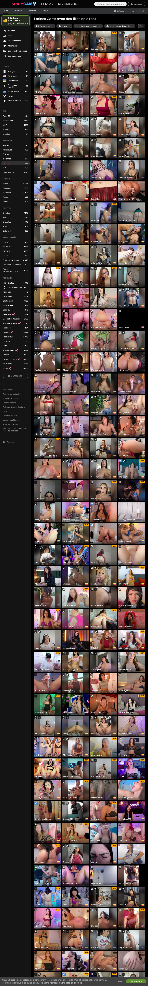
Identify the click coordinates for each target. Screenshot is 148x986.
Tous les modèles (10, 424)
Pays (64, 26)
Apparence (45, 26)
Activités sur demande (120, 26)
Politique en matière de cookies (66, 983)
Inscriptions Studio (11, 420)
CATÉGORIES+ (17, 376)
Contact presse (9, 403)
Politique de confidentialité (14, 407)
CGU (5, 411)
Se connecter (136, 4)
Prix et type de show (88, 26)
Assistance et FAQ (10, 390)
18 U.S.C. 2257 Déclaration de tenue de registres (15, 430)
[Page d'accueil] (23, 4)
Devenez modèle (10, 416)
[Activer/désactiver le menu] (4, 4)
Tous (142, 26)
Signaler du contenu (11, 398)
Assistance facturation (12, 394)
